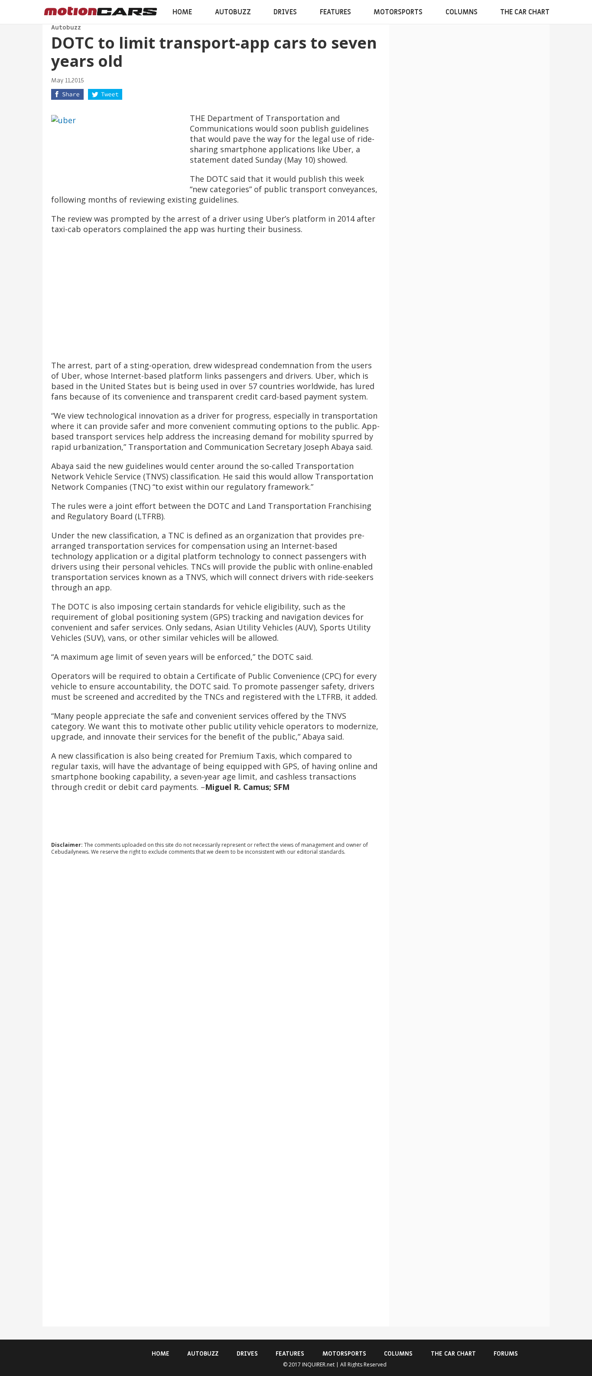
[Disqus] (216, 979)
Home (182, 12)
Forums (506, 1354)
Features (335, 12)
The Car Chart (525, 12)
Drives (285, 12)
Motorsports (398, 12)
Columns (462, 12)
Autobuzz (233, 12)
